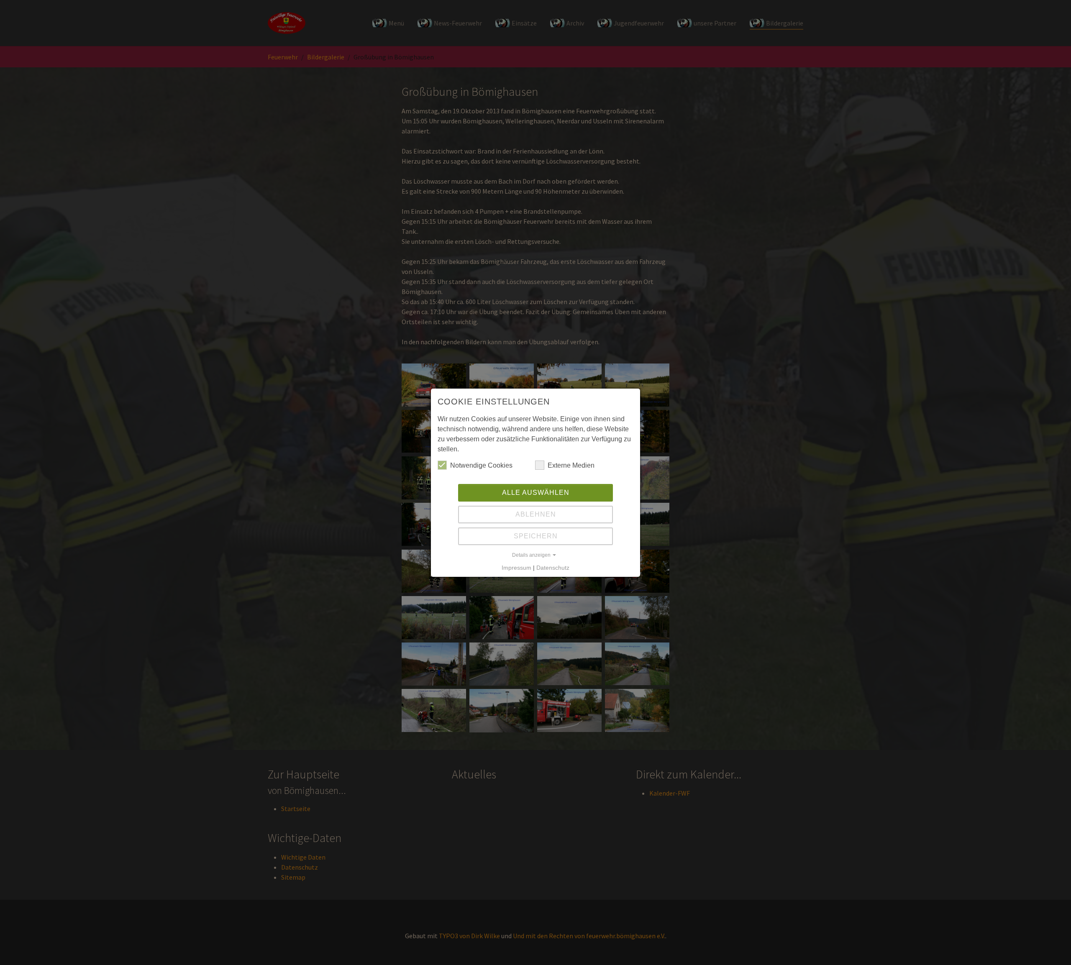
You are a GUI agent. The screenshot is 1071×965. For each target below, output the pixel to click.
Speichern (536, 536)
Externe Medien (571, 465)
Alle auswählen (535, 492)
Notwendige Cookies (481, 465)
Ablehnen (535, 514)
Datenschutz (552, 567)
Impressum (516, 567)
